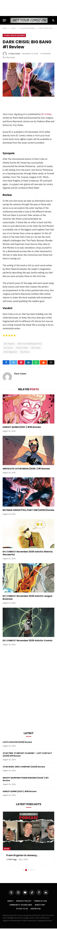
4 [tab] (31, 870)
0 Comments (46, 53)
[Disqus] (28, 688)
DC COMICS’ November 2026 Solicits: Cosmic (27, 640)
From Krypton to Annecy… (22, 855)
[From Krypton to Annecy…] (28, 831)
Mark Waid (35, 348)
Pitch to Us (22, 909)
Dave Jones (15, 53)
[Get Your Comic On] (29, 20)
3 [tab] (28, 870)
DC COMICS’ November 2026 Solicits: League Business (27, 597)
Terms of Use (40, 901)
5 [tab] (33, 870)
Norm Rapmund (10, 352)
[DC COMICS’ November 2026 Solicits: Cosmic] (28, 622)
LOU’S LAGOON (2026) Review (17, 742)
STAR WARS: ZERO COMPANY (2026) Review (24, 766)
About (10, 901)
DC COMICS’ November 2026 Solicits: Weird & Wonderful (28, 553)
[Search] (53, 20)
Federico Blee (22, 348)
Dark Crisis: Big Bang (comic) (29, 344)
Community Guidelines (20, 905)
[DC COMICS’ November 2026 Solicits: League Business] (28, 577)
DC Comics (46, 114)
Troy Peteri (24, 352)
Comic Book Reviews (14, 35)
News (6, 848)
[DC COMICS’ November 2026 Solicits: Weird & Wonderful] (28, 533)
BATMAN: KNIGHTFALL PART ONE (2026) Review (28, 510)
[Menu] (4, 20)
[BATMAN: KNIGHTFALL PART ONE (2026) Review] (28, 492)
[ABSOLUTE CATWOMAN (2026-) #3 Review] (28, 450)
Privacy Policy (23, 901)
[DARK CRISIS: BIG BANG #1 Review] (28, 80)
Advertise (36, 909)
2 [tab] (26, 870)
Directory (40, 905)
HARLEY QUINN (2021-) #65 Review (22, 427)
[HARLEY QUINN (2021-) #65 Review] (28, 409)
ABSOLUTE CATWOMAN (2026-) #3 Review (26, 468)
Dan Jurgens (9, 344)
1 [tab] (23, 870)
